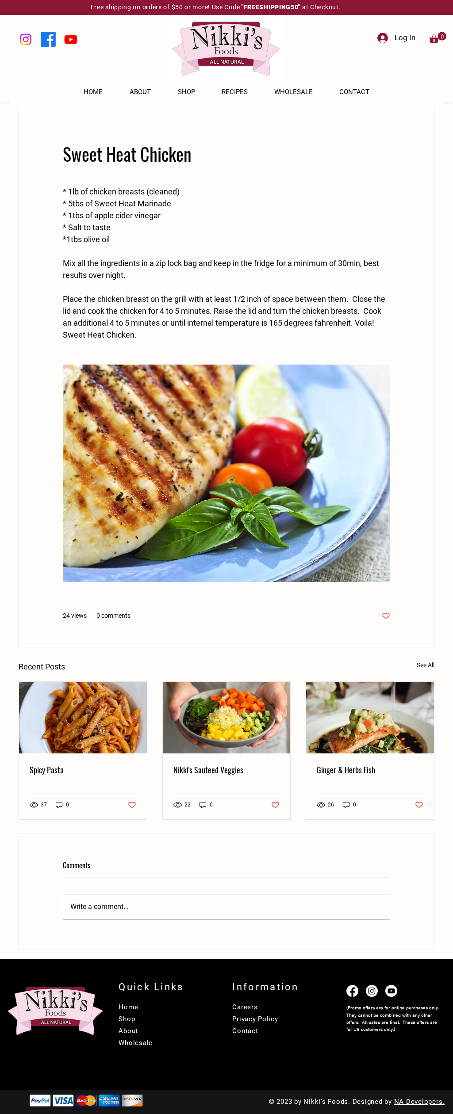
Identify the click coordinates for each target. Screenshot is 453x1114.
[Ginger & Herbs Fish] (370, 717)
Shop (127, 1019)
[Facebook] (48, 39)
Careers (244, 1007)
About (128, 1031)
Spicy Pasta (47, 770)
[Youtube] (70, 39)
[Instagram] (25, 39)
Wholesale (136, 1043)
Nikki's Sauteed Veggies (208, 770)
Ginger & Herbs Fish (346, 770)
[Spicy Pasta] (83, 717)
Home (128, 1007)
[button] (437, 37)
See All (425, 665)
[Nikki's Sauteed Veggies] (227, 717)
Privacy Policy (255, 1019)
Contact (245, 1031)
